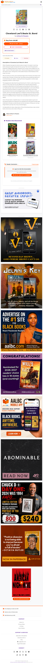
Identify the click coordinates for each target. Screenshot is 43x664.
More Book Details (10, 50)
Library (16, 58)
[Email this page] (29, 29)
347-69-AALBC (22, 643)
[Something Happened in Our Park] (30, 148)
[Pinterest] (23, 655)
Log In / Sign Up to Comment (22, 175)
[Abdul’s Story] (30, 130)
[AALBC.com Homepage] (8, 2)
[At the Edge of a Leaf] (12, 130)
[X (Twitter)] (23, 652)
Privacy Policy (21, 624)
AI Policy (21, 626)
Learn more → (9, 115)
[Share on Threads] (20, 29)
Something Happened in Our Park (30, 155)
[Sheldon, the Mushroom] (12, 148)
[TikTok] (17, 655)
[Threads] (26, 652)
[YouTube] (17, 652)
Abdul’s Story (30, 137)
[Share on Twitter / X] (26, 29)
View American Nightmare (22, 598)
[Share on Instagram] (17, 29)
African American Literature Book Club (18, 662)
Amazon (7, 58)
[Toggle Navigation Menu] (41, 2)
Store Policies (21, 628)
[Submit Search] (40, 4)
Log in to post (35, 164)
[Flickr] (26, 655)
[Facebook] (20, 652)
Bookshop (26, 58)
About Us (21, 622)
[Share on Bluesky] (23, 29)
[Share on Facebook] (14, 29)
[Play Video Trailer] (21, 583)
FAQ (21, 639)
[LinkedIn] (20, 655)
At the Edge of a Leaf (12, 137)
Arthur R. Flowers (22, 36)
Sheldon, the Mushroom (12, 155)
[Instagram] (14, 652)
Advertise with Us (22, 637)
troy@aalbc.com (22, 641)
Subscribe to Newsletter (21, 635)
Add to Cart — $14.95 (17, 43)
